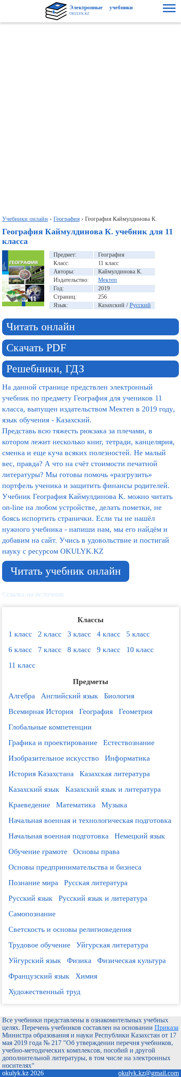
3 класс (79, 634)
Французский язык (38, 976)
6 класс (20, 649)
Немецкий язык (139, 836)
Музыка (114, 805)
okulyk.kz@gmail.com (148, 1073)
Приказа (166, 1027)
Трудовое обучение (39, 945)
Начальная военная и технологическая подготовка (89, 820)
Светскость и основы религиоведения (69, 929)
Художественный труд (44, 991)
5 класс (138, 634)
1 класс (20, 634)
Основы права (96, 851)
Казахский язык (33, 789)
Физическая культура (131, 960)
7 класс (49, 649)
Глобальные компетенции (50, 727)
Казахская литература (115, 773)
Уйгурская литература (112, 945)
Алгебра (21, 696)
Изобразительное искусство (53, 758)
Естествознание (128, 742)
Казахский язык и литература (113, 789)
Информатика (127, 758)
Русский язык (30, 898)
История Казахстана (41, 773)
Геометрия (135, 711)
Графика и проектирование (52, 742)
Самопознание (32, 914)
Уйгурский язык (34, 960)
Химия (86, 976)
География (96, 711)
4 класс (108, 634)
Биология (119, 696)
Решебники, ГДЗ (45, 369)
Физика (79, 960)
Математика (76, 805)
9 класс (108, 649)
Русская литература (96, 882)
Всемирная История (40, 711)
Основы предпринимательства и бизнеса (74, 867)
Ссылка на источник (33, 594)
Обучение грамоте (37, 851)
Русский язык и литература (103, 898)
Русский (140, 305)
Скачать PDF (36, 348)
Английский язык (69, 696)
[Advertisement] (90, 117)
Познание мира (33, 882)
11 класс (21, 665)
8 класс (79, 649)
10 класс (140, 649)
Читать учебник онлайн (66, 571)
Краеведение (29, 805)
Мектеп (107, 280)
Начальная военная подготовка (58, 836)
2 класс (49, 634)
